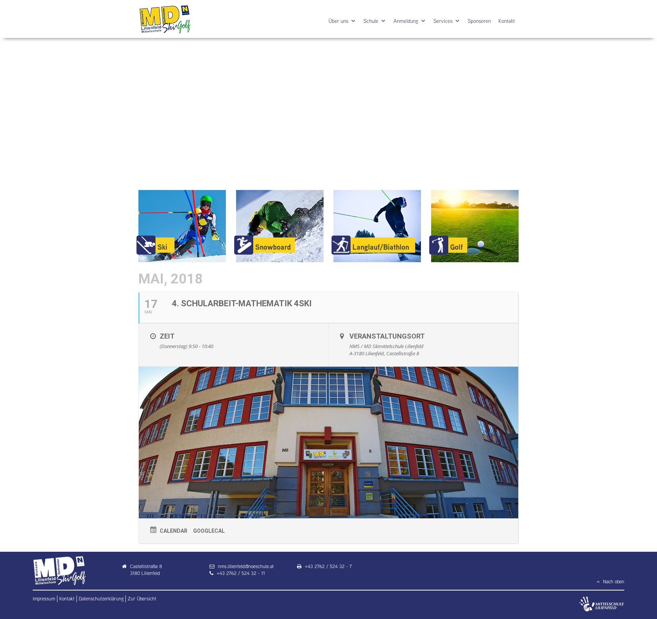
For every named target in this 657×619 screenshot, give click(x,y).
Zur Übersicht (142, 598)
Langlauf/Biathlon (380, 247)
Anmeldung (406, 21)
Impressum (44, 598)
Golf (456, 247)
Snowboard (273, 247)
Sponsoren (479, 21)
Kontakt (506, 21)
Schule (370, 21)
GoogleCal (209, 531)
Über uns (338, 21)
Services (442, 21)
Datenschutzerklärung (101, 598)
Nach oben (612, 581)
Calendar (173, 531)
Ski (162, 247)
